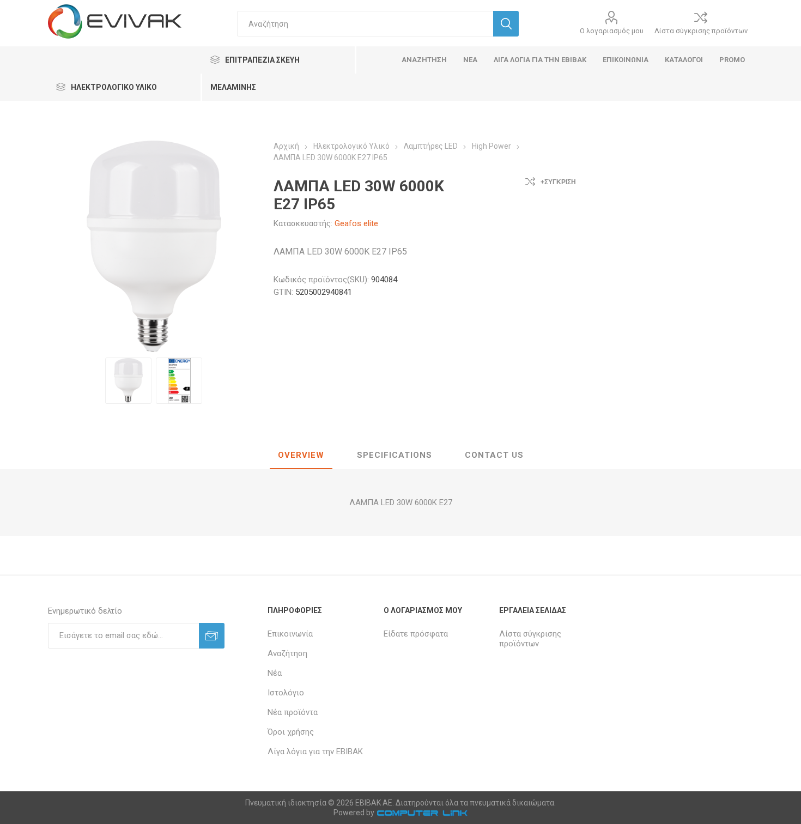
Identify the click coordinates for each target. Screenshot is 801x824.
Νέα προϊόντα (293, 712)
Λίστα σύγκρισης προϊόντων (701, 31)
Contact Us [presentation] (494, 455)
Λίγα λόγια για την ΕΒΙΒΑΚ (315, 751)
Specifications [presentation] (394, 455)
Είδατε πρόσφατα (416, 634)
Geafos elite (356, 223)
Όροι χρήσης (291, 732)
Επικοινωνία (290, 634)
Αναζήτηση (287, 653)
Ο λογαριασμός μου (612, 31)
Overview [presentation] (301, 455)
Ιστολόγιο (286, 693)
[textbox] (365, 24)
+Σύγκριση (558, 182)
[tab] (301, 455)
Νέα (275, 673)
